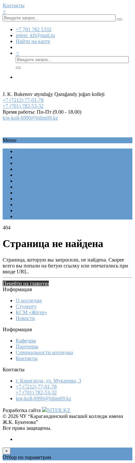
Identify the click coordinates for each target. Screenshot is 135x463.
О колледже (29, 151)
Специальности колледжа (44, 175)
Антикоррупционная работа (47, 210)
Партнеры (27, 346)
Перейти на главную (26, 283)
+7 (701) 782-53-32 (23, 106)
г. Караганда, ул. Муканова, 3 (48, 380)
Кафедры (26, 340)
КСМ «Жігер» (31, 163)
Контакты (14, 5)
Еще (20, 216)
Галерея (24, 187)
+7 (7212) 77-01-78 (23, 100)
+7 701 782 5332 (33, 29)
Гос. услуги (28, 181)
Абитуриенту (31, 169)
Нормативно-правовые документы (54, 204)
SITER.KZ (58, 410)
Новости (25, 193)
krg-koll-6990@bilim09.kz (30, 118)
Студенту (26, 157)
